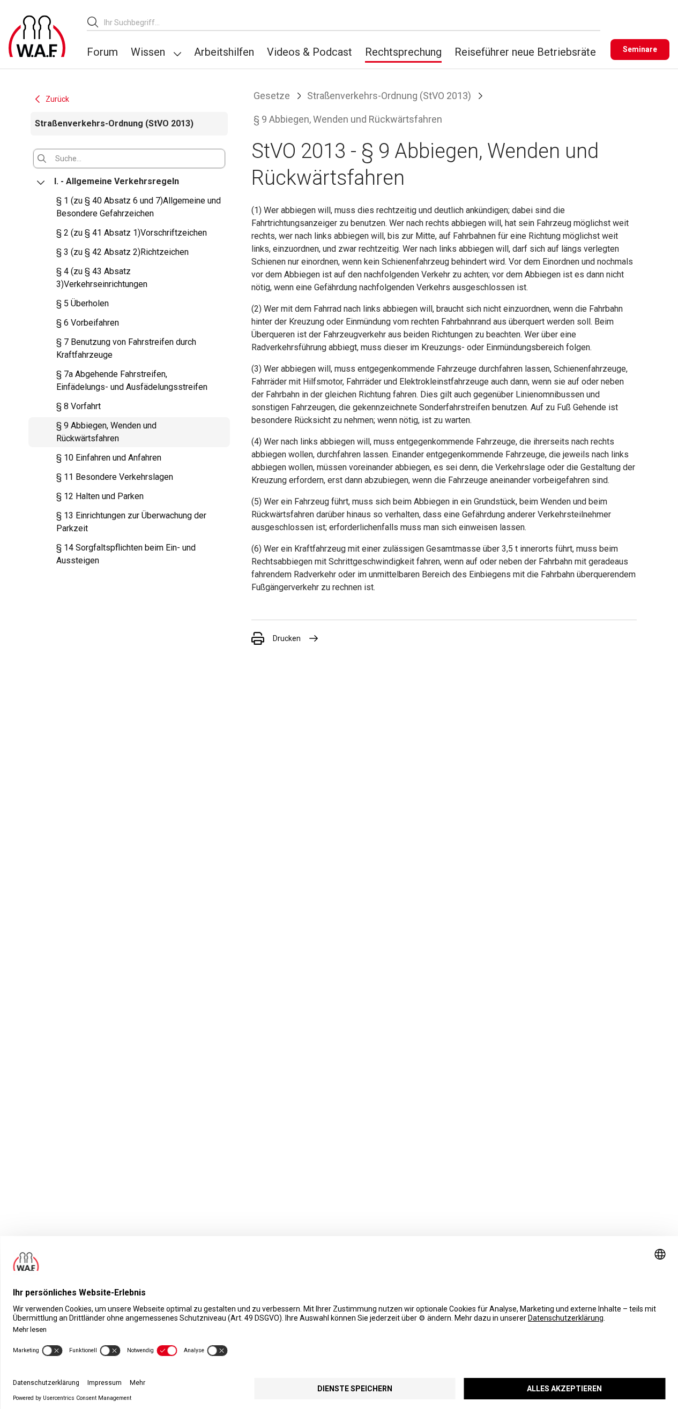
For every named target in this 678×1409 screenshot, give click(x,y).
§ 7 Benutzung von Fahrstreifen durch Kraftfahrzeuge (126, 348)
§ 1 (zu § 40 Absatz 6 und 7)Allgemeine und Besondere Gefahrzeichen (138, 206)
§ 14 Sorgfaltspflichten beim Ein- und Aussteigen (126, 554)
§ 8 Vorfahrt (78, 406)
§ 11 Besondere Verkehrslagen (114, 477)
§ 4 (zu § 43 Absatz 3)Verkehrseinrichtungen (101, 277)
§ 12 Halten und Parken (100, 496)
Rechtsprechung (403, 52)
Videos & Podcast (309, 52)
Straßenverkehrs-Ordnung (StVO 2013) (389, 95)
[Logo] (37, 36)
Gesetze (272, 95)
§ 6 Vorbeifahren (87, 323)
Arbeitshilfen (224, 52)
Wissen (148, 52)
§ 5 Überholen (82, 303)
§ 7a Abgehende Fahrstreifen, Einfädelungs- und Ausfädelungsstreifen (131, 380)
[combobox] (352, 22)
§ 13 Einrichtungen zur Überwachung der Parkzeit (131, 521)
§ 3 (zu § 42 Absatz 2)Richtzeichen (122, 252)
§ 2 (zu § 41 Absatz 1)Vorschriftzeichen (131, 233)
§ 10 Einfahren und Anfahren (108, 458)
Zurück (57, 99)
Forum (102, 52)
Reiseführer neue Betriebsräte (525, 52)
